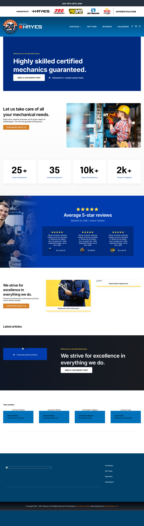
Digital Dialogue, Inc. (112, 506)
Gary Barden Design (83, 506)
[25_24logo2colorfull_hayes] (23, 20)
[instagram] (136, 26)
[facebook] (132, 26)
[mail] (140, 26)
